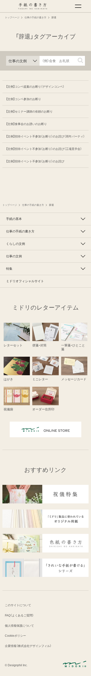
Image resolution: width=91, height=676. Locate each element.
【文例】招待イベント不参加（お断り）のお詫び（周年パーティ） (45, 136)
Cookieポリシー (15, 635)
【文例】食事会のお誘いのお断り (26, 124)
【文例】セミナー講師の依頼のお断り (29, 111)
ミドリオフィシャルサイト (25, 281)
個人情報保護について (19, 625)
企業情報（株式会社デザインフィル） (28, 646)
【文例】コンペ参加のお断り (23, 99)
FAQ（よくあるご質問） (19, 615)
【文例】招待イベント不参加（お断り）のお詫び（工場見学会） (44, 149)
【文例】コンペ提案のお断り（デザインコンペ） (35, 86)
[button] (80, 60)
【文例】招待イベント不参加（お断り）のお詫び (35, 161)
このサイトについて (18, 605)
